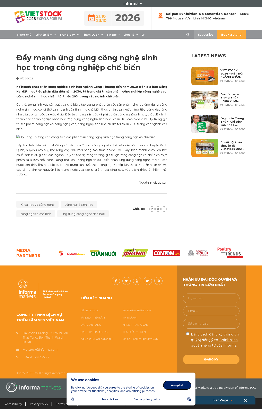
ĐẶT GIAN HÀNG (91, 324)
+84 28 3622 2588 (36, 357)
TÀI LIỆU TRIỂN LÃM (93, 317)
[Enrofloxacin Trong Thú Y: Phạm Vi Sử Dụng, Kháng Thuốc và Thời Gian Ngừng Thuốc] (205, 100)
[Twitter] (158, 209)
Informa (131, 3)
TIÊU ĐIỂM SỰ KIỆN (134, 331)
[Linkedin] (152, 209)
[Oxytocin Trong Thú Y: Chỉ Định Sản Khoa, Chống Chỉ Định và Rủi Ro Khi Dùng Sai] (205, 124)
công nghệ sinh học (79, 205)
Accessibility (13, 404)
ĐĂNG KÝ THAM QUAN (94, 331)
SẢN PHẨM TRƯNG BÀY (137, 310)
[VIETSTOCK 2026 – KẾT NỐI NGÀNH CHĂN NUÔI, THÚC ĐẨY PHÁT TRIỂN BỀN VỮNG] (205, 76)
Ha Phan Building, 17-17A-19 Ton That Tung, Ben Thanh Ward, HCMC (45, 337)
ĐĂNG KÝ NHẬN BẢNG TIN (97, 339)
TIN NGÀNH (130, 317)
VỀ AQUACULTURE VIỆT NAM (140, 339)
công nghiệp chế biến (35, 214)
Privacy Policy (39, 404)
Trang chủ (23, 34)
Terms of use (65, 404)
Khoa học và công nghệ (37, 205)
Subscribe (205, 34)
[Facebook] (164, 209)
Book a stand (231, 34)
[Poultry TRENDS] (230, 253)
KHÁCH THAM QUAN (135, 324)
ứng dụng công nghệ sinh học (83, 214)
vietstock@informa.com (40, 349)
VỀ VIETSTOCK (89, 310)
